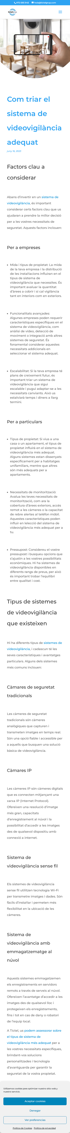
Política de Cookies (22, 1128)
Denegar (35, 1110)
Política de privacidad (45, 1128)
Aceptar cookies (35, 1101)
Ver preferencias (35, 1120)
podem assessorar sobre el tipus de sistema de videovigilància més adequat (34, 1037)
